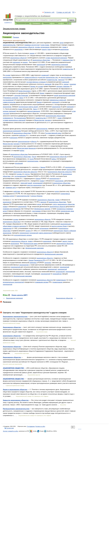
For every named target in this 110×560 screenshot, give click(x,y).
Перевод (16, 37)
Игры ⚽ (66, 23)
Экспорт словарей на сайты (10, 431)
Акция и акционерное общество (15, 389)
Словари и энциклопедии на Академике (32, 16)
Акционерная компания (14, 298)
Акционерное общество (64, 298)
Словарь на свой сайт (64, 12)
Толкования (36, 23)
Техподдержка (31, 426)
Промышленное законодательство (16, 409)
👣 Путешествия (9, 428)
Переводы (46, 23)
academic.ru (8, 22)
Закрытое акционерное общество (16, 400)
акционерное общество (12, 336)
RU (73, 12)
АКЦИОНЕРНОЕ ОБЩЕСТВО (13, 368)
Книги (56, 23)
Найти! (71, 20)
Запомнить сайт (49, 12)
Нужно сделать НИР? (20, 295)
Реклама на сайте (40, 426)
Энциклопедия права (22, 23)
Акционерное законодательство (15, 316)
